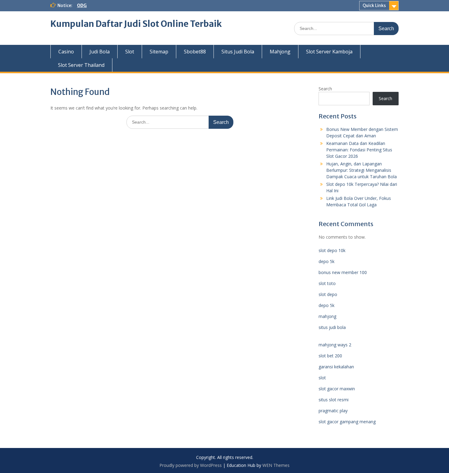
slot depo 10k (332, 250)
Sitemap (159, 51)
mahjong (327, 316)
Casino (66, 51)
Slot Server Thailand (81, 65)
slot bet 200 (330, 356)
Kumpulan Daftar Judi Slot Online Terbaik (136, 23)
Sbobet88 (195, 51)
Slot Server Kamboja (329, 51)
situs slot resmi (334, 400)
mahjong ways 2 (335, 345)
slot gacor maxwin (337, 389)
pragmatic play (333, 410)
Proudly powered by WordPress (190, 465)
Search (325, 89)
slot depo (328, 294)
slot (322, 378)
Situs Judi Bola (237, 51)
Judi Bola (99, 51)
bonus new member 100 (343, 272)
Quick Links (374, 5)
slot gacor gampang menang (347, 421)
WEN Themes (276, 465)
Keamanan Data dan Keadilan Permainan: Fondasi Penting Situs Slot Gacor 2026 (359, 149)
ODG (82, 5)
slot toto (327, 283)
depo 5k (326, 261)
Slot (129, 51)
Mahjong (280, 51)
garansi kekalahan (336, 367)
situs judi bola (332, 327)
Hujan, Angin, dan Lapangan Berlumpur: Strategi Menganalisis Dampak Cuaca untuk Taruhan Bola (361, 170)
